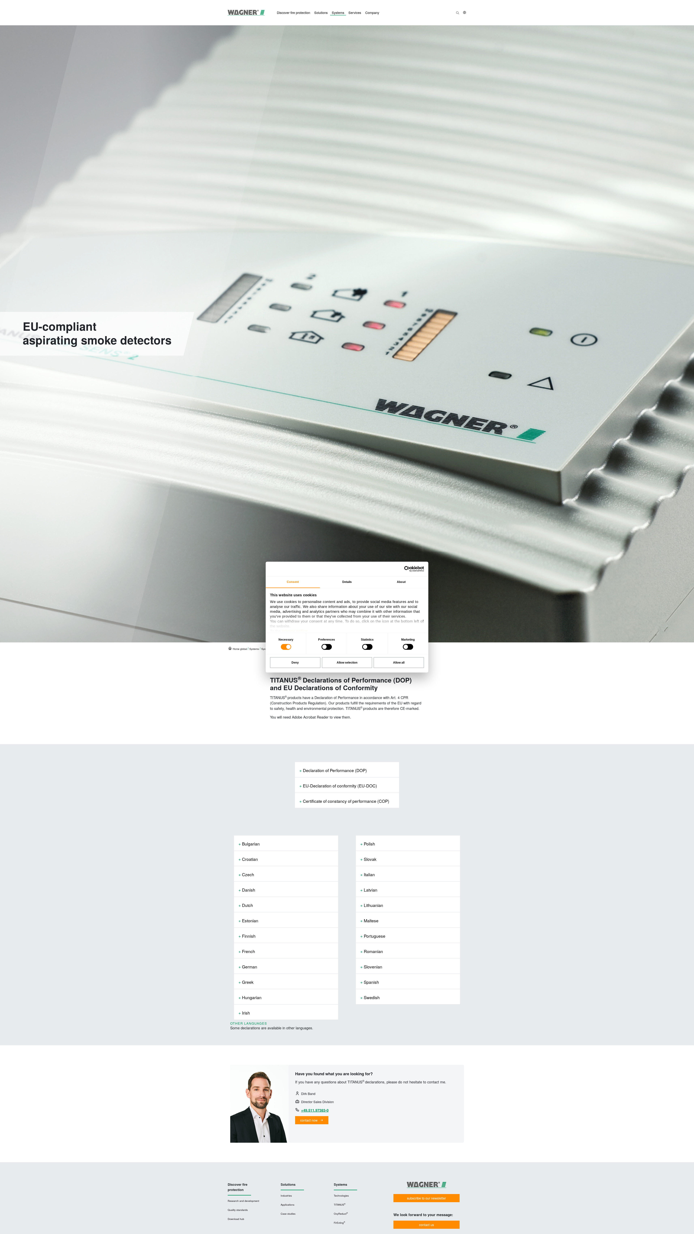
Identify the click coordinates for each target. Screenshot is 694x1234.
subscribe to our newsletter (426, 1198)
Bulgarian (251, 844)
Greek (248, 982)
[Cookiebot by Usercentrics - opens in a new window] (408, 569)
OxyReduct (340, 1213)
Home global (240, 649)
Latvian (370, 890)
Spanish (371, 982)
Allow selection (347, 662)
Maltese (371, 921)
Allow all (398, 662)
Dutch (247, 905)
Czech (248, 874)
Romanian (373, 951)
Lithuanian (373, 905)
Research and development (243, 1201)
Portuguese (374, 936)
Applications (287, 1204)
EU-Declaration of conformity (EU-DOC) (340, 786)
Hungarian (252, 997)
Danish (248, 890)
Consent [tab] (293, 581)
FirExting (339, 1222)
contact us (426, 1224)
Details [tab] (347, 581)
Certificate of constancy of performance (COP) (346, 801)
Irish (246, 1013)
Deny (295, 662)
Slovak (370, 859)
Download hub (236, 1219)
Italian (369, 874)
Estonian (250, 921)
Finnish (249, 936)
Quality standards (238, 1210)
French (248, 951)
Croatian (250, 859)
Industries (286, 1195)
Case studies (288, 1213)
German (249, 967)
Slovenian (373, 967)
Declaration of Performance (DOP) (335, 770)
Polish (369, 844)
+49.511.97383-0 (315, 1110)
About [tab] (401, 581)
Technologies (341, 1195)
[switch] (327, 647)
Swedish (372, 997)
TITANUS (339, 1204)
